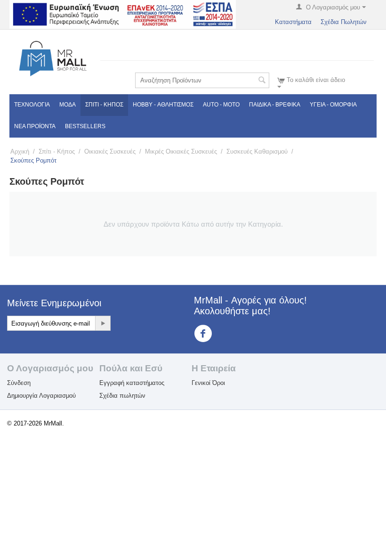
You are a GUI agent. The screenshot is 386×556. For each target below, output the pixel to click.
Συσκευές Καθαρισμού (257, 151)
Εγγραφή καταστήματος (131, 382)
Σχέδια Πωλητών (344, 21)
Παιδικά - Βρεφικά (274, 104)
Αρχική (19, 151)
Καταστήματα (293, 21)
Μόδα (67, 104)
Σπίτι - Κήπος (104, 104)
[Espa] (122, 13)
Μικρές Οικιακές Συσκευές (181, 151)
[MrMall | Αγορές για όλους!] (52, 58)
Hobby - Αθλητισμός (163, 104)
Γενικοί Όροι (208, 382)
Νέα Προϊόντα (35, 126)
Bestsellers (85, 126)
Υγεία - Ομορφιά (333, 104)
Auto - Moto (221, 104)
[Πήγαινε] (102, 323)
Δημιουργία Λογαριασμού (41, 395)
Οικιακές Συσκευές (110, 151)
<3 (220, 332)
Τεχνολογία (32, 104)
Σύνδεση (19, 382)
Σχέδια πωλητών (122, 395)
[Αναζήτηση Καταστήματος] (262, 81)
